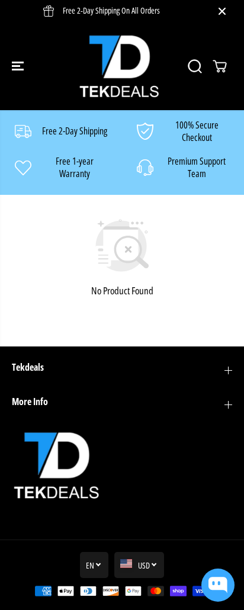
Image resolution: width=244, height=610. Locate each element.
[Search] (194, 66)
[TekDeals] (119, 66)
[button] (19, 66)
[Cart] (219, 66)
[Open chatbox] (218, 585)
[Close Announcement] (222, 11)
